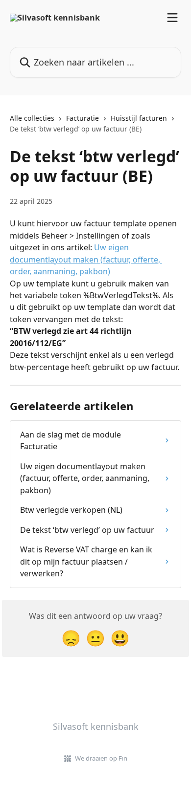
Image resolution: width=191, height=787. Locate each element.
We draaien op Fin (101, 758)
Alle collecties (32, 118)
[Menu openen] (172, 17)
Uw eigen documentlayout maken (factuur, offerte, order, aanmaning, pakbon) (86, 259)
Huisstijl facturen (139, 118)
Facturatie (82, 118)
